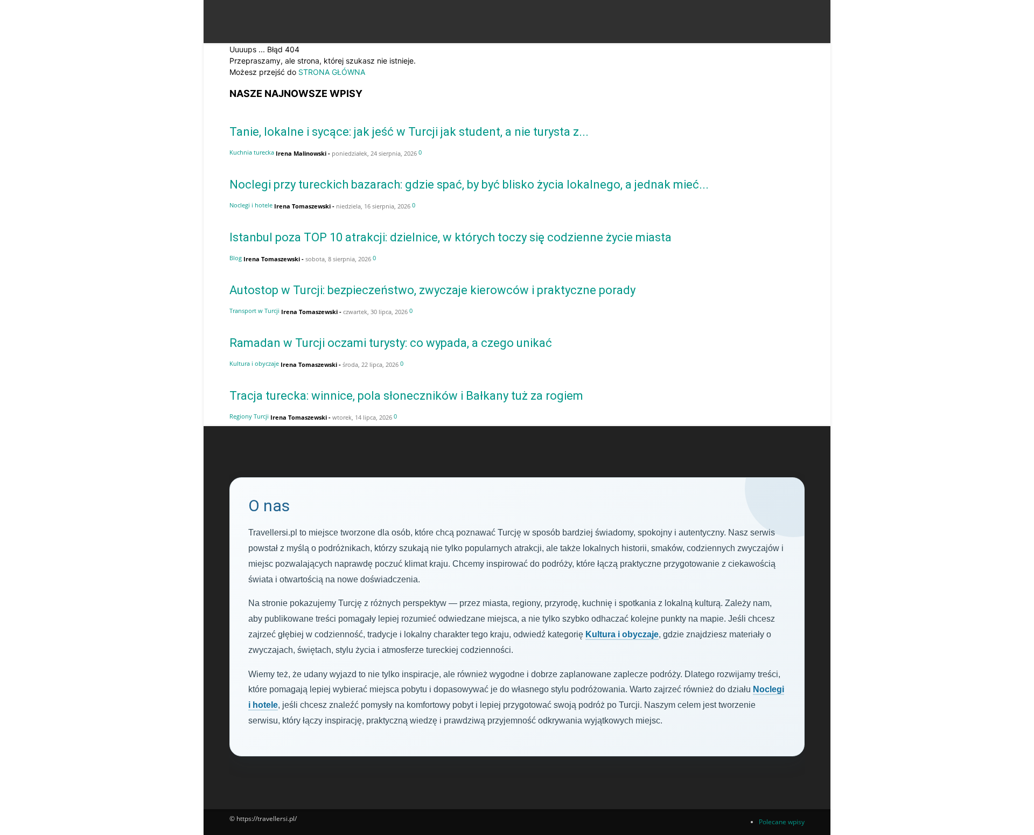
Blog (235, 258)
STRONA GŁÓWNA (331, 71)
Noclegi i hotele (251, 205)
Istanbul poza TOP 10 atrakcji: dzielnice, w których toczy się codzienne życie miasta (450, 237)
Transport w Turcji (254, 311)
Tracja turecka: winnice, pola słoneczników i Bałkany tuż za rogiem (406, 395)
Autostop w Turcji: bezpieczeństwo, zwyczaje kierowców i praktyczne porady (432, 290)
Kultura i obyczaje (254, 363)
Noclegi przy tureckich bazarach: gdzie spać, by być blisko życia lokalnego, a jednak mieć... (469, 184)
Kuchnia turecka (251, 152)
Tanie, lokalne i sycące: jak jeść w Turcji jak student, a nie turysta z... (409, 131)
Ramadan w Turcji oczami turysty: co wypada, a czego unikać (390, 343)
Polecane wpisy (782, 821)
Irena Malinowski (301, 153)
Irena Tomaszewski (302, 206)
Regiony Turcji (249, 416)
